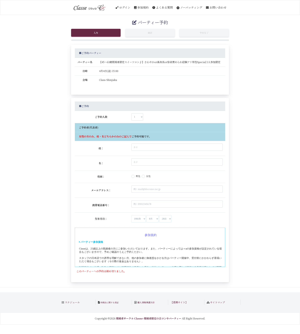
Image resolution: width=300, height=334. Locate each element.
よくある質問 (164, 7)
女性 (148, 176)
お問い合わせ (217, 7)
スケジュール (72, 302)
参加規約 (143, 7)
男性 (138, 176)
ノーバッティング (190, 7)
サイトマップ (217, 302)
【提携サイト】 (179, 302)
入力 (96, 32)
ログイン (124, 7)
